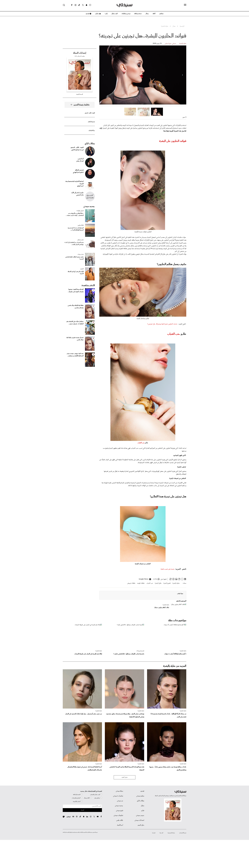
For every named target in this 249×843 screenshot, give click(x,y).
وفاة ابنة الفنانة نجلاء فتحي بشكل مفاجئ (75, 306)
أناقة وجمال (87, 798)
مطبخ (97, 13)
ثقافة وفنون (81, 225)
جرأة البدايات (92, 130)
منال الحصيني (80, 195)
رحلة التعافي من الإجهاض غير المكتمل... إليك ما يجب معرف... (75, 214)
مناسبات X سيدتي (118, 796)
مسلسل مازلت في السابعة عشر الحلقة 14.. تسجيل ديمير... (74, 322)
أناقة (154, 13)
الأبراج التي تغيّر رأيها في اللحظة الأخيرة (76, 272)
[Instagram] (75, 5)
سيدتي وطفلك (125, 13)
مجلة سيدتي (119, 791)
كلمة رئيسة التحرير (81, 105)
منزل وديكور (80, 240)
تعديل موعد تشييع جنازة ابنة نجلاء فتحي (74, 338)
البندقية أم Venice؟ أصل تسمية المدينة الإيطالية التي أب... (76, 229)
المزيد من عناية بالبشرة (174, 666)
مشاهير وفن (97, 798)
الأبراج (82, 269)
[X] (83, 5)
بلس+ (106, 13)
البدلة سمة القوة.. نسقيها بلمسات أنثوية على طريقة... (75, 290)
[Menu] (185, 5)
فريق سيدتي (119, 810)
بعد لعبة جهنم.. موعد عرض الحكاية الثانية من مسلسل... (75, 354)
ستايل (142, 806)
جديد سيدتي (89, 206)
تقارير (142, 810)
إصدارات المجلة (79, 53)
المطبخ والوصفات (76, 798)
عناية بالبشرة (182, 43)
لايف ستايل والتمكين (95, 795)
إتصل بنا (153, 833)
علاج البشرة (158, 583)
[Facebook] (72, 5)
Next (103, 75)
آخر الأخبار (120, 825)
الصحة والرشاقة (76, 795)
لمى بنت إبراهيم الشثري (77, 150)
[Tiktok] (79, 5)
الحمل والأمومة (76, 801)
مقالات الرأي (90, 143)
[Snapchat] (86, 5)
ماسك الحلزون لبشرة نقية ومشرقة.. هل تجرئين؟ (162, 324)
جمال (147, 13)
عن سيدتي (120, 801)
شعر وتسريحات (140, 651)
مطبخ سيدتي (140, 796)
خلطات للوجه (141, 583)
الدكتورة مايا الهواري (78, 172)
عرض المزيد (125, 777)
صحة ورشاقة (138, 13)
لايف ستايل (114, 13)
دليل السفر (141, 825)
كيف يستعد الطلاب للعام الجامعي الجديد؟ (74, 258)
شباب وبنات (81, 254)
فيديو (87, 13)
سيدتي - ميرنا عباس (170, 43)
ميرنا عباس (180, 593)
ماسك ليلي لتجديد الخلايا (167, 569)
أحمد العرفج (80, 186)
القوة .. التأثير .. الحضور (90, 113)
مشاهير (161, 13)
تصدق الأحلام (91, 122)
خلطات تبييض (131, 583)
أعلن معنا (161, 833)
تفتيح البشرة (167, 583)
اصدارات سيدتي (139, 820)
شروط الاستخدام (182, 833)
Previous (182, 75)
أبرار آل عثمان (80, 161)
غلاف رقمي (119, 820)
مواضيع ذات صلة (177, 620)
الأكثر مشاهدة (88, 285)
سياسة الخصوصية (171, 833)
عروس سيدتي (140, 815)
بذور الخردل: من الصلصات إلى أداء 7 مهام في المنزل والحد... (74, 243)
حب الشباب (173, 334)
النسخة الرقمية (79, 94)
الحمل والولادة (80, 211)
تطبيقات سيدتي (118, 815)
